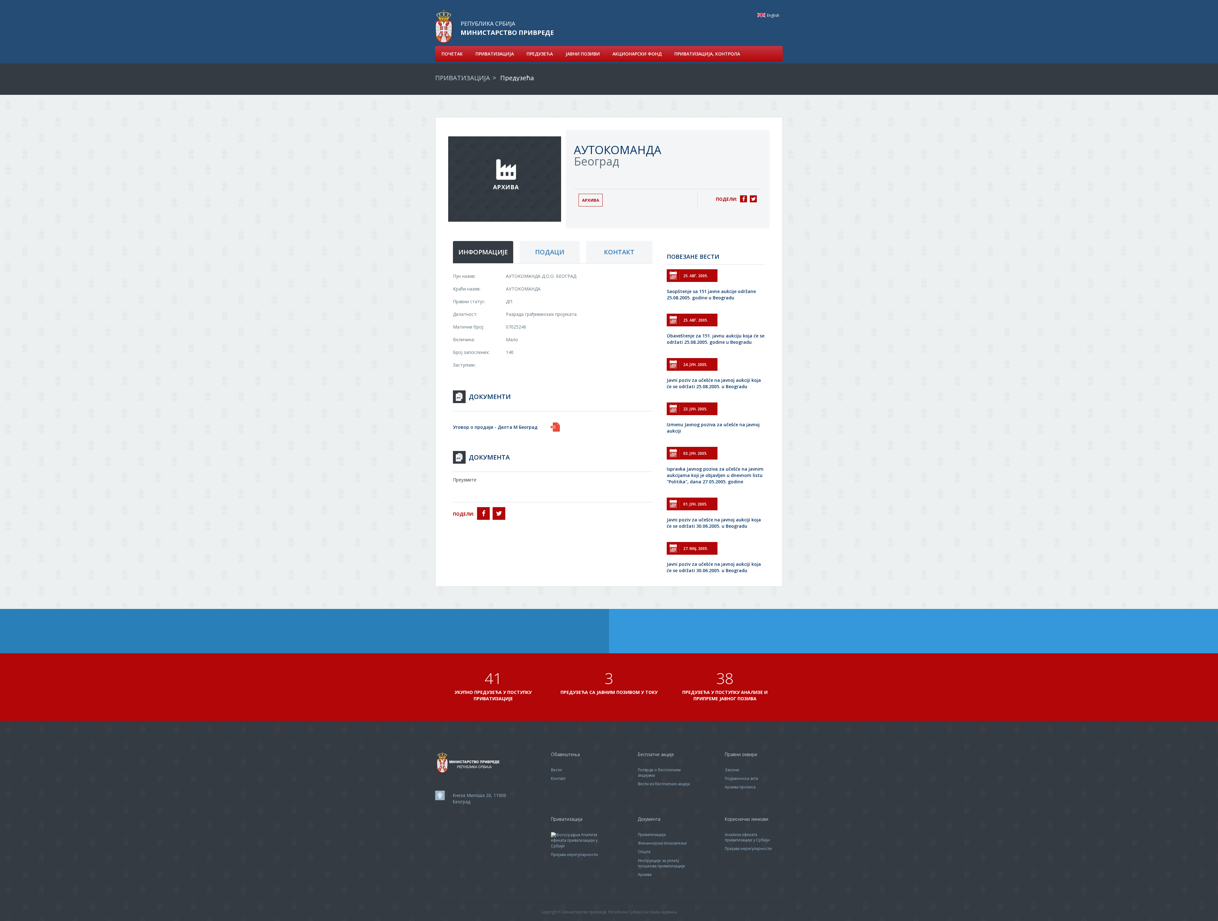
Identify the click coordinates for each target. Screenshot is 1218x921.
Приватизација (652, 834)
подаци (549, 252)
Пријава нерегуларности (574, 854)
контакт (619, 252)
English (761, 15)
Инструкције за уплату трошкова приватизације (661, 863)
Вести (556, 770)
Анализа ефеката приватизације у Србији (574, 840)
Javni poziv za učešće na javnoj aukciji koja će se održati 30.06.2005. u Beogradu (714, 523)
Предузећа (517, 78)
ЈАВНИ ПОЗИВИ (583, 54)
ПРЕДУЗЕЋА (540, 54)
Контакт (558, 778)
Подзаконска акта (741, 778)
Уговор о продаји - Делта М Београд (495, 427)
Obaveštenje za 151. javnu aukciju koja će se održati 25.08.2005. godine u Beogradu (715, 339)
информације (483, 252)
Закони (732, 770)
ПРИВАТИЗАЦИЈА (494, 54)
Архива (590, 200)
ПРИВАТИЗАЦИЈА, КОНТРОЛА (707, 54)
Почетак (452, 54)
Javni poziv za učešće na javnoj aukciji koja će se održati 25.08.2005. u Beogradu (714, 383)
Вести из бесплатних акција (664, 784)
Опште (644, 851)
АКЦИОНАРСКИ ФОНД (637, 54)
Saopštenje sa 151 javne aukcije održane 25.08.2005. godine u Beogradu (711, 294)
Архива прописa (740, 787)
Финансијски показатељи (662, 843)
